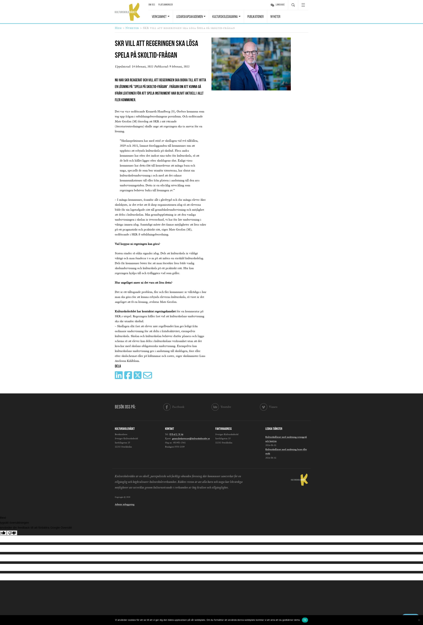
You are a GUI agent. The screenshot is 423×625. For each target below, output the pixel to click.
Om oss (152, 4)
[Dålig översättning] (12, 532)
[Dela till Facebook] (128, 377)
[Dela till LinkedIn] (119, 377)
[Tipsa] (148, 377)
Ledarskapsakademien (189, 17)
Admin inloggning (125, 504)
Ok (305, 620)
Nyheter (275, 17)
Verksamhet (159, 17)
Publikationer (255, 17)
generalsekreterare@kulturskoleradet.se (191, 438)
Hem (118, 28)
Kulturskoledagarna (225, 17)
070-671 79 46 (176, 434)
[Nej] (419, 620)
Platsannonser (165, 4)
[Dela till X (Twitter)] (138, 377)
